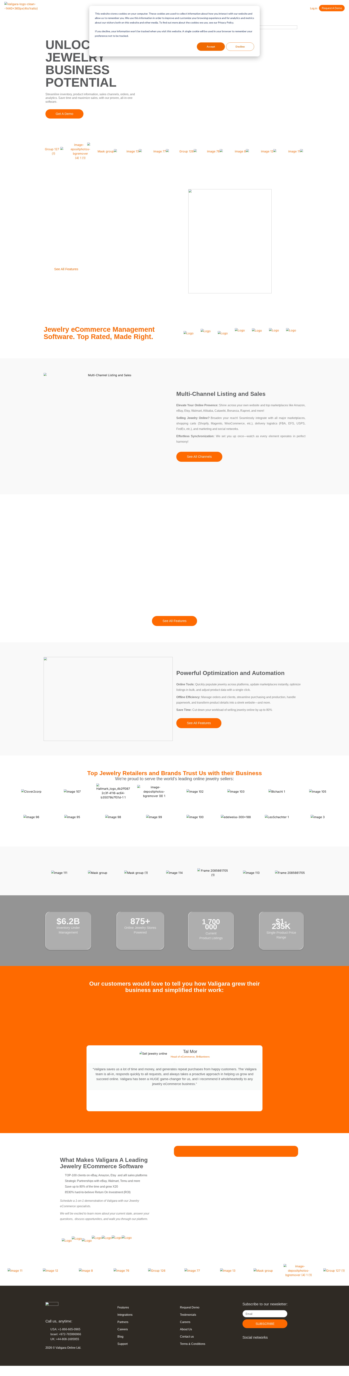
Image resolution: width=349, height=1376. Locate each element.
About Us (186, 1329)
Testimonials (188, 1314)
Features (123, 1307)
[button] (108, 1018)
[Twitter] (270, 1345)
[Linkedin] (244, 1345)
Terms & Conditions (192, 1343)
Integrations (125, 1314)
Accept (211, 46)
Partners (122, 1322)
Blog (120, 1336)
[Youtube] (262, 1345)
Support (122, 1343)
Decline (240, 46)
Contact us (187, 1336)
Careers (122, 1329)
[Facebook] (253, 1345)
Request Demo (189, 1307)
